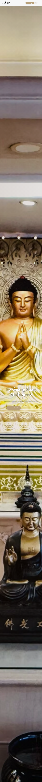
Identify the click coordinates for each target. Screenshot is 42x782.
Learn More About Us (13, 407)
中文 (36, 2)
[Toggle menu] (39, 3)
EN (33, 2)
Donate (29, 2)
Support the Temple (29, 407)
